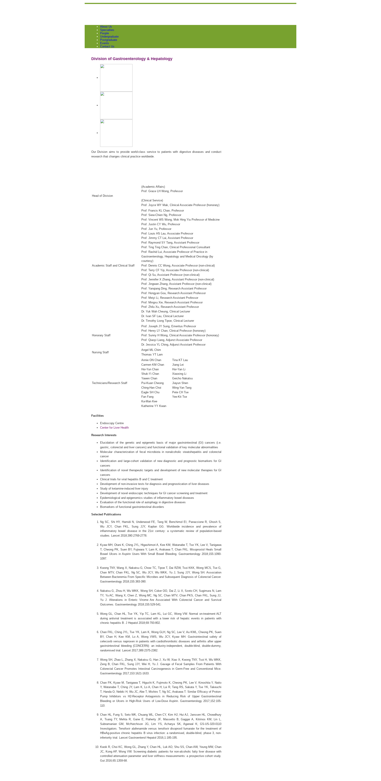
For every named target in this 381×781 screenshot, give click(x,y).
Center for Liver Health (114, 427)
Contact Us (107, 46)
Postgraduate (108, 40)
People (104, 33)
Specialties (107, 30)
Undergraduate (109, 36)
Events (104, 43)
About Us (106, 26)
